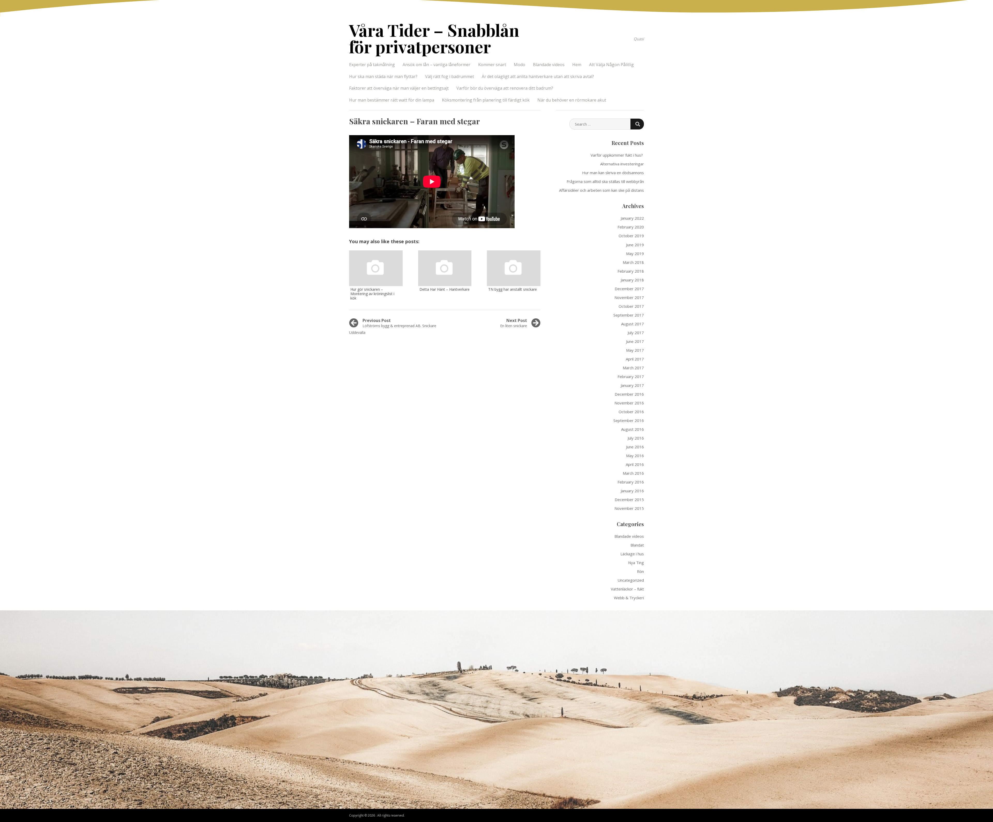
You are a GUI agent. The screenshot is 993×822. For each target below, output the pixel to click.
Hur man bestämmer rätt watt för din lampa (391, 100)
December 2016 (629, 394)
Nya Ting (636, 562)
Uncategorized (631, 580)
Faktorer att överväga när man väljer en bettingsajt (399, 88)
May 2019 (635, 253)
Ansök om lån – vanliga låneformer (436, 64)
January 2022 (632, 218)
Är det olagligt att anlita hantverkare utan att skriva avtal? (538, 76)
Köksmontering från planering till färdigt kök (486, 100)
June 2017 (635, 341)
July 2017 (636, 332)
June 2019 (635, 244)
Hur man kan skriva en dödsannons (613, 172)
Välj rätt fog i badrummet (449, 76)
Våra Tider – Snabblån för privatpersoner (434, 38)
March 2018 (633, 262)
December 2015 (629, 499)
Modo (519, 64)
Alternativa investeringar (622, 163)
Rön (640, 571)
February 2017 (631, 376)
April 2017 (635, 359)
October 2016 (631, 411)
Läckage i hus (632, 553)
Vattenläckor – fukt (627, 588)
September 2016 (628, 420)
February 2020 (631, 226)
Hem (576, 64)
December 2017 (629, 288)
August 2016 (632, 429)
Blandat (637, 545)
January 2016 (632, 490)
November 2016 (629, 402)
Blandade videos (549, 64)
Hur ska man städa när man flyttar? (383, 76)
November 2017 (629, 297)
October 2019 (631, 235)
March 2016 (633, 473)
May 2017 (635, 350)
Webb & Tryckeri (629, 597)
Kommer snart (492, 64)
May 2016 (635, 455)
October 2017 (631, 306)
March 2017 (633, 367)
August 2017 (632, 323)
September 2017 (628, 315)
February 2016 (631, 482)
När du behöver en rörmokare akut (571, 100)
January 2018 (632, 279)
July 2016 (636, 438)
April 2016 (635, 464)
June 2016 (635, 446)
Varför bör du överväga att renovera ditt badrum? (504, 88)
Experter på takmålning (372, 64)
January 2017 (632, 385)
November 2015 (629, 508)
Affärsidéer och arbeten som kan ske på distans (601, 190)
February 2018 (631, 271)
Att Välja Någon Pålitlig (611, 64)
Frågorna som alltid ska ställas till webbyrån (605, 181)
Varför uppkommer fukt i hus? (617, 155)
